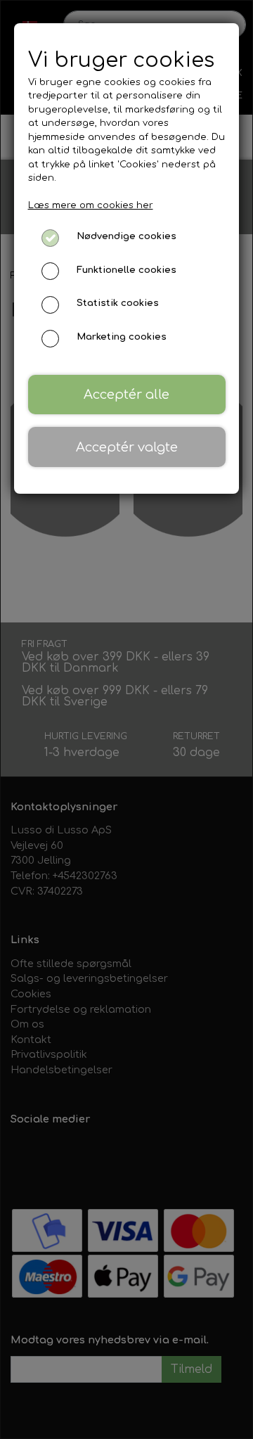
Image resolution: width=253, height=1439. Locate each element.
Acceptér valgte (127, 447)
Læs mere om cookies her (90, 205)
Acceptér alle (126, 395)
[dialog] (126, 719)
